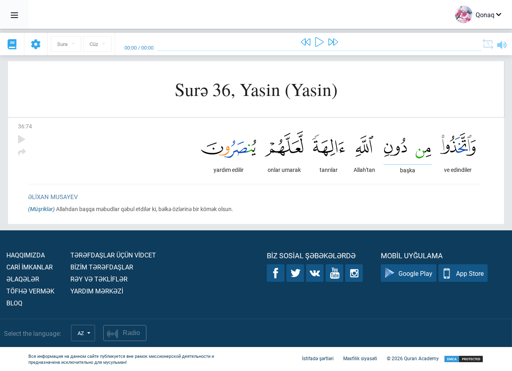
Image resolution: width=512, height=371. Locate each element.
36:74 (25, 126)
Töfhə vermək (30, 291)
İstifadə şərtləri (318, 358)
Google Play (415, 273)
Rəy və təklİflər (99, 279)
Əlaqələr (22, 279)
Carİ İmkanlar (29, 267)
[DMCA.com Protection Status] (464, 359)
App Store (470, 273)
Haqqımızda (25, 255)
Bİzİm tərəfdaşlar (101, 267)
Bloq (14, 303)
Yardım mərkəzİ (96, 291)
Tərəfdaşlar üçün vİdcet (113, 255)
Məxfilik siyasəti (360, 358)
